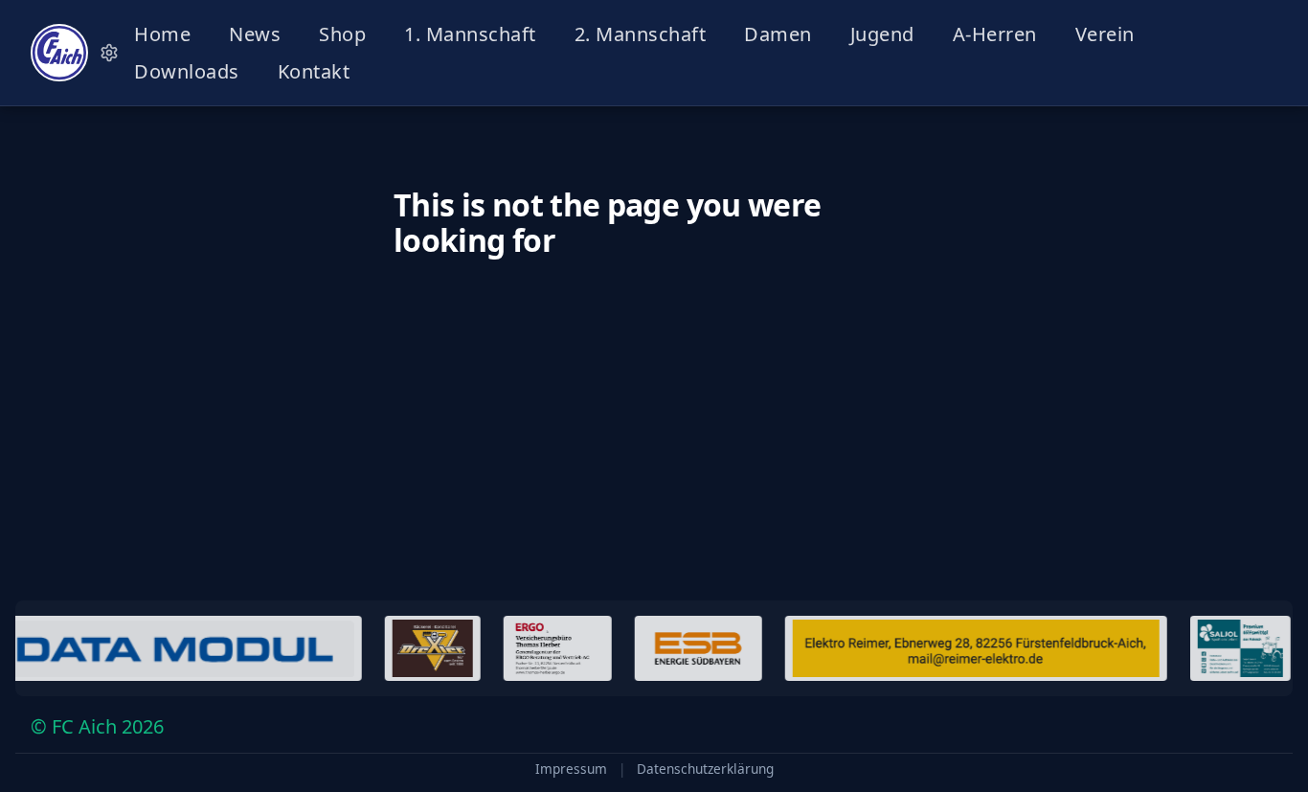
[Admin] (109, 52)
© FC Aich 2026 (97, 726)
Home (162, 34)
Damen (778, 34)
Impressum (571, 769)
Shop (342, 34)
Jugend (882, 34)
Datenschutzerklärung (705, 769)
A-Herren (995, 34)
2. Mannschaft (641, 34)
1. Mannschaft (470, 34)
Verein (1105, 34)
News (255, 34)
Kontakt (314, 71)
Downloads (186, 71)
